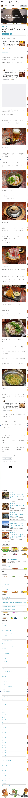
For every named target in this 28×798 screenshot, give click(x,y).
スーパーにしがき (6, 597)
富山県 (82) (4, 658)
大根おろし (18, 165)
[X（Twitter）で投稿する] (10, 467)
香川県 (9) (4, 735)
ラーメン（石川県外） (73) (7, 686)
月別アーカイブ (5, 614)
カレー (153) (4, 656)
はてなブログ (4, 581)
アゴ (22, 346)
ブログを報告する (19, 795)
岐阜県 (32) (4, 704)
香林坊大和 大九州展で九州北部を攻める (18, 551)
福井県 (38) (4, 676)
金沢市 (3, 269)
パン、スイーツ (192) (6, 628)
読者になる (23, 5)
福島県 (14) (4, 717)
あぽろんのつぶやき (9, 6)
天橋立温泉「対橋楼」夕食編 (8, 609)
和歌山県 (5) (4, 765)
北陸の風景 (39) (5, 722)
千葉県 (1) (4, 689)
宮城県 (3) (4, 742)
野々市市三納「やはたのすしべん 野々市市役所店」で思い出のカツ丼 (17, 536)
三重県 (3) (4, 712)
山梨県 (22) (4, 719)
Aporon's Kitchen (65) (6, 760)
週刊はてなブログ (5, 587)
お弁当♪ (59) (4, 635)
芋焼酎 (19, 153)
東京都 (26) (4, 679)
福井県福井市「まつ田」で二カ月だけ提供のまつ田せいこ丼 (17, 525)
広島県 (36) (4, 768)
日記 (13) (4, 783)
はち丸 (3, 38)
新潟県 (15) (4, 663)
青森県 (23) (4, 638)
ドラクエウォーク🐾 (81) (7, 633)
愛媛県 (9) (4, 770)
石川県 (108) (4, 661)
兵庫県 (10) (4, 668)
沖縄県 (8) (4, 773)
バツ (11, 198)
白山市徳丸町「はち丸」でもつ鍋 (14, 30)
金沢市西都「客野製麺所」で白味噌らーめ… (10, 550)
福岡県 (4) (4, 763)
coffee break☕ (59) (6, 691)
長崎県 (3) (4, 745)
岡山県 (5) (4, 780)
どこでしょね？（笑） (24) (7, 785)
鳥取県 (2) (4, 775)
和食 (11, 34)
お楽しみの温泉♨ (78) (6, 630)
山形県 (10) (4, 740)
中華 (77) (4, 648)
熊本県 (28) (4, 730)
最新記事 (4, 594)
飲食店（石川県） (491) (7, 640)
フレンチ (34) (4, 681)
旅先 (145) (4, 623)
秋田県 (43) (4, 747)
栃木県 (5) (4, 737)
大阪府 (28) (4, 674)
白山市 (11, 38)
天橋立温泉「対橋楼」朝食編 (8, 606)
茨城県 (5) (4, 727)
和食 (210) (4, 643)
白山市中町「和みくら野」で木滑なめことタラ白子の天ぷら (17, 496)
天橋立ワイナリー (6, 600)
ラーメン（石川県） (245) (7, 646)
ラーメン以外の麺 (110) (7, 653)
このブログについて (6, 566)
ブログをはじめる (5, 584)
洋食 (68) (4, 651)
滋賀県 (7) (4, 714)
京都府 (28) (4, 625)
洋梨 (6, 155)
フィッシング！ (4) (6, 778)
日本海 (3, 276)
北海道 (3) (4, 757)
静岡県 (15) (4, 699)
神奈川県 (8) (4, 684)
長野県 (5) (4, 732)
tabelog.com (5, 52)
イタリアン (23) (5, 666)
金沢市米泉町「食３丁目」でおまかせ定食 (17, 515)
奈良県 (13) (4, 724)
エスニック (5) (5, 701)
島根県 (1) (4, 709)
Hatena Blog (12, 795)
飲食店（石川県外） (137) (7, 671)
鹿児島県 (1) (4, 694)
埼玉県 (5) (4, 755)
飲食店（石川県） (6, 34)
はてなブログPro (5, 589)
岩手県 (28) (4, 750)
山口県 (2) (4, 752)
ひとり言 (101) (5, 696)
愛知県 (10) (4, 707)
